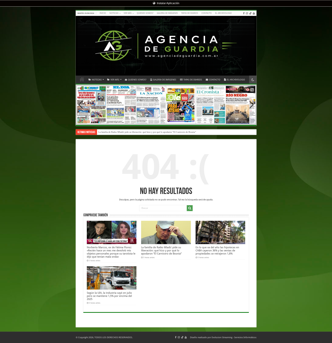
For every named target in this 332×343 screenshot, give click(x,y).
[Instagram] (247, 13)
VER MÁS (128, 13)
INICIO (103, 13)
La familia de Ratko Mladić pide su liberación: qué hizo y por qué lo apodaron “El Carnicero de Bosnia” (147, 132)
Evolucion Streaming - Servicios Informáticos (234, 337)
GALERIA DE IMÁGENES (167, 13)
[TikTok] (250, 13)
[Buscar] (190, 208)
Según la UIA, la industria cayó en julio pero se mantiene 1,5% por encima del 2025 (109, 296)
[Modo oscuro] (252, 80)
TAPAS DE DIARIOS (189, 13)
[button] (251, 105)
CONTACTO (206, 13)
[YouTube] (253, 13)
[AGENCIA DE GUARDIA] (166, 46)
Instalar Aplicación (167, 3)
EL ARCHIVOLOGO (223, 13)
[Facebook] (244, 13)
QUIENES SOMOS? (145, 13)
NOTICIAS (113, 13)
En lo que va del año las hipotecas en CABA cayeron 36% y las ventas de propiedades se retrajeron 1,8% (217, 250)
